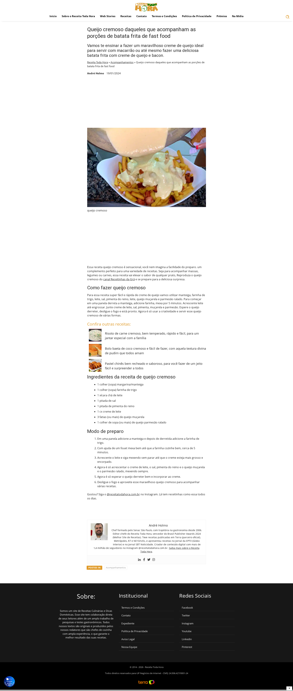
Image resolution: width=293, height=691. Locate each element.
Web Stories (107, 16)
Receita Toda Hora (97, 62)
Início (53, 16)
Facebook (187, 607)
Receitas (125, 16)
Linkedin (187, 639)
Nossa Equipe (129, 647)
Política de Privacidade (196, 16)
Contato (141, 16)
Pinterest (187, 647)
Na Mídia (237, 16)
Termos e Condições (164, 16)
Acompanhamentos (122, 62)
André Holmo (95, 73)
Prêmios (222, 16)
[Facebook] (144, 559)
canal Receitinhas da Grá (119, 279)
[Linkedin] (139, 559)
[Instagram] (153, 559)
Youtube (186, 631)
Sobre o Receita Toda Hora (78, 16)
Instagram (187, 623)
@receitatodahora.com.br (123, 494)
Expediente (127, 623)
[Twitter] (148, 559)
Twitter (186, 615)
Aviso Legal (128, 639)
